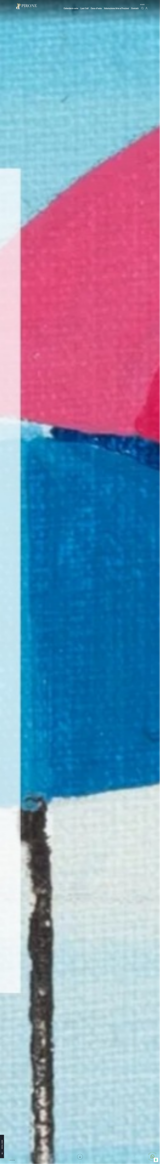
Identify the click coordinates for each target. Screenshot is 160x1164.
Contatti (135, 8)
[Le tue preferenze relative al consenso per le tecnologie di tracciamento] (156, 1160)
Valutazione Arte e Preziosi (116, 8)
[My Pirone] (147, 8)
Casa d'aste (96, 8)
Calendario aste (71, 8)
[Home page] (26, 6)
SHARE (142, 4)
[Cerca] (142, 8)
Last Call (84, 8)
